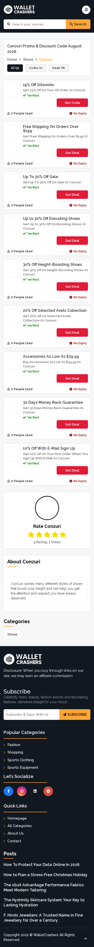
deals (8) (58, 68)
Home (12, 59)
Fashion (13, 745)
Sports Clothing (20, 760)
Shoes (12, 634)
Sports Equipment (22, 767)
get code (76, 104)
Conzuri (46, 59)
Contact (14, 841)
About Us (15, 833)
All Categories (19, 826)
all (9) (15, 68)
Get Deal (72, 153)
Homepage (17, 818)
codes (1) (36, 68)
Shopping (15, 752)
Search (80, 24)
